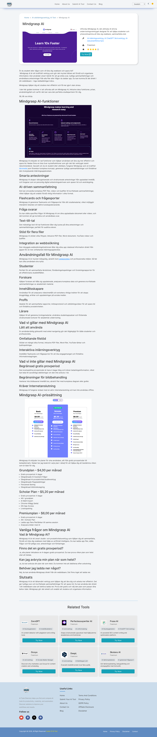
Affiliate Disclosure (86, 707)
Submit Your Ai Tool (68, 699)
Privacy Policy (84, 699)
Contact (135, 731)
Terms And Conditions (87, 695)
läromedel (23, 168)
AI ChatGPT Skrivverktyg (114, 38)
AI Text (53, 18)
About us (63, 703)
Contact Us (91, 4)
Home (57, 4)
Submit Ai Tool (78, 4)
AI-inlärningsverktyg (95, 38)
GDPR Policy (83, 703)
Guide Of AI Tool (51, 731)
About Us (66, 4)
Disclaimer (82, 711)
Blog (100, 4)
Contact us (64, 707)
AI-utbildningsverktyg (40, 18)
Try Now (85, 54)
